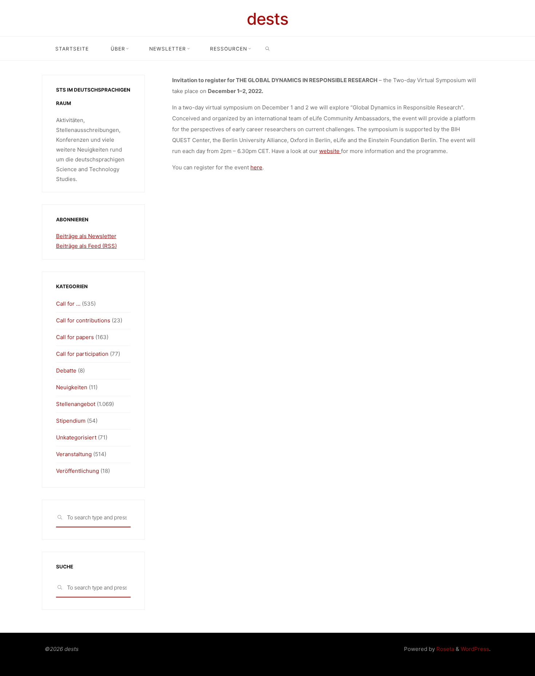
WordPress (475, 648)
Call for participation (82, 353)
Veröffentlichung (77, 470)
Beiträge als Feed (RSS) (86, 245)
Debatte (66, 370)
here (256, 167)
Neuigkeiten (71, 387)
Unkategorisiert (76, 437)
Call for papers (75, 337)
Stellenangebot (75, 404)
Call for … (68, 303)
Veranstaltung (74, 454)
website (330, 151)
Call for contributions (83, 320)
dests (267, 19)
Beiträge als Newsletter (86, 236)
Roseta (444, 648)
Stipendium (71, 420)
